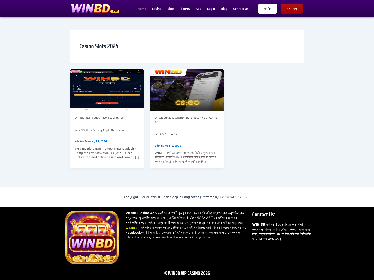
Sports (185, 8)
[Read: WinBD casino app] (187, 90)
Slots (171, 8)
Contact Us (241, 8)
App (198, 8)
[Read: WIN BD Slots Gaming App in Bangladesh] (107, 90)
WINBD (131, 228)
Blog (224, 8)
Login (211, 8)
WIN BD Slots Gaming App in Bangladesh (100, 130)
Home (142, 8)
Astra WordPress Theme (235, 197)
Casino (156, 8)
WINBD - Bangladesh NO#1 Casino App (99, 118)
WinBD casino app (166, 134)
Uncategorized (164, 118)
